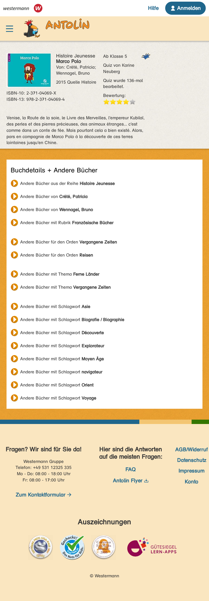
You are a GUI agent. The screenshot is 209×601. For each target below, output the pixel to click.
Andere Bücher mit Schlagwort (55, 306)
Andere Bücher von (54, 196)
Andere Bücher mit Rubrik (66, 222)
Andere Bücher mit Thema (59, 274)
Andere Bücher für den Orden (68, 242)
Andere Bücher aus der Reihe (67, 183)
